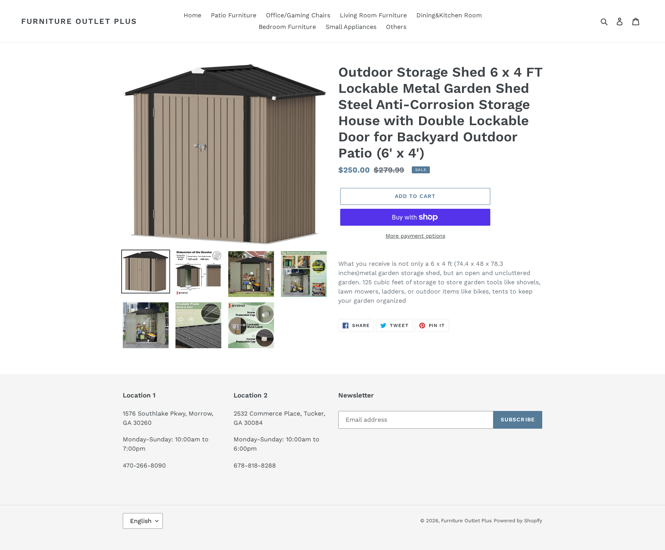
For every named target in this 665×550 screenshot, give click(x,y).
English (141, 521)
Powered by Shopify (518, 520)
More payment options (415, 236)
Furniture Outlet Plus (79, 21)
